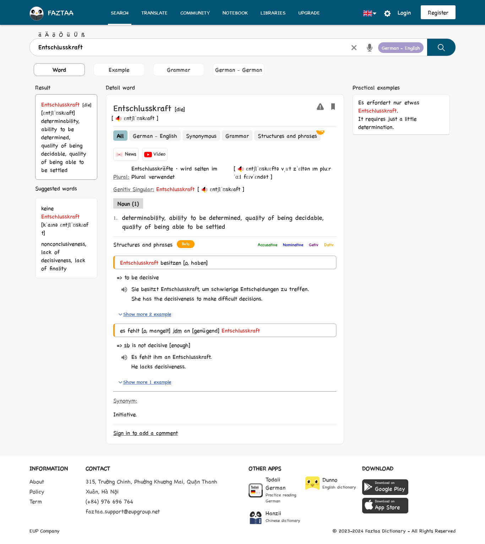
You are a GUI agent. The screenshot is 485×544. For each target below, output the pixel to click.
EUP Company (44, 530)
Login (404, 12)
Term (35, 501)
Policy (36, 491)
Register (438, 12)
